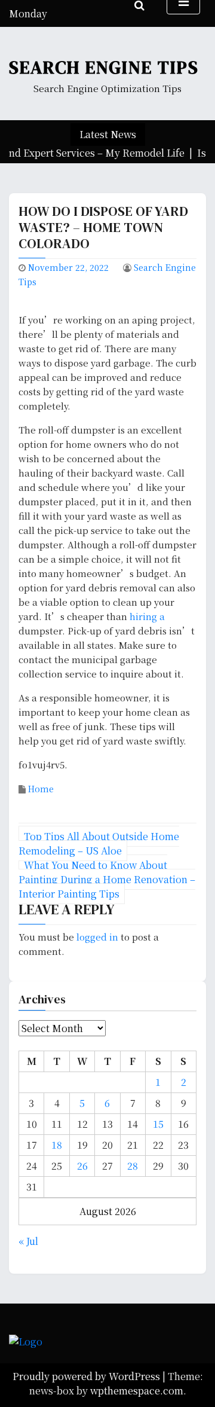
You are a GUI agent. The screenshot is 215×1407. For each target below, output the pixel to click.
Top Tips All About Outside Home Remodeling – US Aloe (99, 843)
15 (158, 1124)
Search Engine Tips (104, 67)
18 (56, 1145)
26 (82, 1166)
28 (132, 1166)
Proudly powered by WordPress (87, 1376)
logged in (97, 936)
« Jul (28, 1241)
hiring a (147, 616)
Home (41, 789)
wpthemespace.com (136, 1390)
